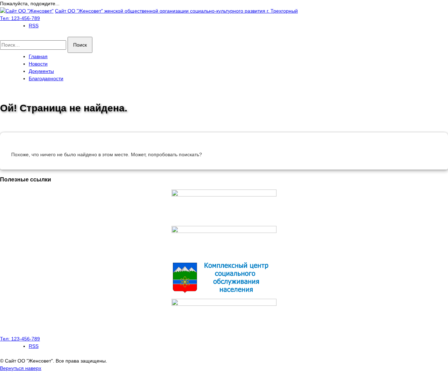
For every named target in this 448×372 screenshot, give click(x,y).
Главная (38, 56)
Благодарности (46, 78)
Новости (38, 64)
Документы (41, 71)
